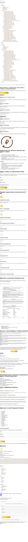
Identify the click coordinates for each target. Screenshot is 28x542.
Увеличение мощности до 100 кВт (8, 34)
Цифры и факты (5, 49)
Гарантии (2, 478)
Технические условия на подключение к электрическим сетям (10, 41)
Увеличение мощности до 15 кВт (8, 32)
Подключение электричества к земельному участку (9, 55)
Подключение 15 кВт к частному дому (9, 22)
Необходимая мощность (4, 184)
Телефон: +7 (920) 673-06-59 (4, 453)
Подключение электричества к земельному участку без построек (12, 20)
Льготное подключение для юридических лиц (10, 70)
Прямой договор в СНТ (7, 68)
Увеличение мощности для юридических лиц (10, 38)
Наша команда (4, 8)
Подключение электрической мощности (8, 11)
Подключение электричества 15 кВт (8, 51)
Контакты (2, 82)
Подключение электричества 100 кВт (9, 53)
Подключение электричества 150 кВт (9, 14)
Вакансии (2, 481)
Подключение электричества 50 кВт (8, 13)
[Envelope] (7, 495)
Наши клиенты (3, 469)
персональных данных (23, 189)
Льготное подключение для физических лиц (9, 30)
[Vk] (5, 495)
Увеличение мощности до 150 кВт (8, 74)
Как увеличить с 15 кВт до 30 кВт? (8, 395)
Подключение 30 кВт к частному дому (9, 62)
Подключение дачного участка (8, 60)
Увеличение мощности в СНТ (8, 39)
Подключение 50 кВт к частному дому (9, 23)
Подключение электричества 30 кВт (8, 12)
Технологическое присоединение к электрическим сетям (10, 80)
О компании (3, 5)
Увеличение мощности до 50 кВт (8, 33)
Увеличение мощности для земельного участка (10, 76)
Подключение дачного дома (7, 25)
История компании (5, 47)
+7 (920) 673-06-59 (3, 496)
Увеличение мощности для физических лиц (9, 37)
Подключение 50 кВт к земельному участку (9, 57)
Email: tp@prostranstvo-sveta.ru (5, 457)
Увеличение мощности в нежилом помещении (10, 78)
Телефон (1, 179)
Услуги (2, 10)
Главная (2, 4)
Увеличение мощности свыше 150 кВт (9, 35)
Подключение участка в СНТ (8, 28)
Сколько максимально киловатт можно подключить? (12, 399)
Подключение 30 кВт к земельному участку (9, 17)
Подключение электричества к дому (7, 61)
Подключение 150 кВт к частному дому (9, 64)
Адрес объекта (2, 182)
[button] (14, 390)
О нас (3, 45)
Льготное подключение (6, 29)
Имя (0, 177)
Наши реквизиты (5, 9)
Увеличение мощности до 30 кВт (8, 72)
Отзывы (4, 6)
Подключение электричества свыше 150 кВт (9, 15)
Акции (2, 487)
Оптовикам (2, 477)
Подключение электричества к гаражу (7, 66)
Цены (2, 42)
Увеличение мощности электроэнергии (8, 31)
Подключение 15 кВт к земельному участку (9, 16)
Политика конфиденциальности (14, 499)
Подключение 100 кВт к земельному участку (10, 18)
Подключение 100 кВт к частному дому (9, 24)
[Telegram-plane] (3, 495)
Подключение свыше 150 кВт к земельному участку (10, 59)
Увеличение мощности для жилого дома (9, 36)
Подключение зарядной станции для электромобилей (9, 40)
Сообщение (2, 436)
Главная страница (2, 84)
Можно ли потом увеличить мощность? (9, 404)
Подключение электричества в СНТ (7, 27)
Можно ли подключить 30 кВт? (7, 390)
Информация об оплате (6, 7)
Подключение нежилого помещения (7, 26)
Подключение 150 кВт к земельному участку (10, 58)
